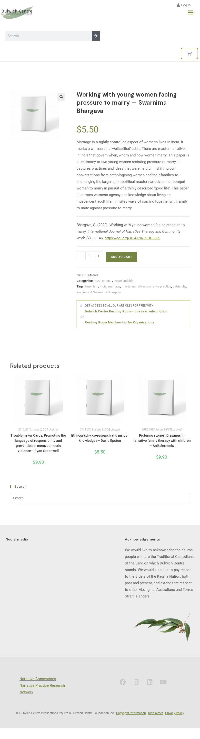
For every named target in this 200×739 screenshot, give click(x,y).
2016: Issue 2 (33, 429)
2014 (83, 429)
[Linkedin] (150, 682)
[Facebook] (123, 682)
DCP (45, 429)
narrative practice (159, 286)
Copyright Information (131, 713)
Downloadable (123, 281)
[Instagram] (136, 682)
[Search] (96, 36)
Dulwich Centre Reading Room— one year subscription (126, 311)
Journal (53, 429)
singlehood (84, 292)
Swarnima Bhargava (107, 292)
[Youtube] (163, 682)
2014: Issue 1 (95, 429)
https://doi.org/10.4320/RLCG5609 (132, 238)
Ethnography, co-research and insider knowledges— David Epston (100, 437)
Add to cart (121, 257)
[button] (190, 12)
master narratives (134, 286)
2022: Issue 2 (103, 281)
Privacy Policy (174, 713)
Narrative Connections (38, 679)
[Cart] (189, 53)
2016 (21, 429)
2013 (145, 429)
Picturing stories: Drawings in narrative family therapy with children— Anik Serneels (162, 440)
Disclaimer (155, 713)
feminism (91, 286)
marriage (114, 286)
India (103, 286)
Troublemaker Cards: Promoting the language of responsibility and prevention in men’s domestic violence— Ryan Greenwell (38, 443)
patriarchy (179, 286)
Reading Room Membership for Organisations (119, 322)
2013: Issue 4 (157, 429)
